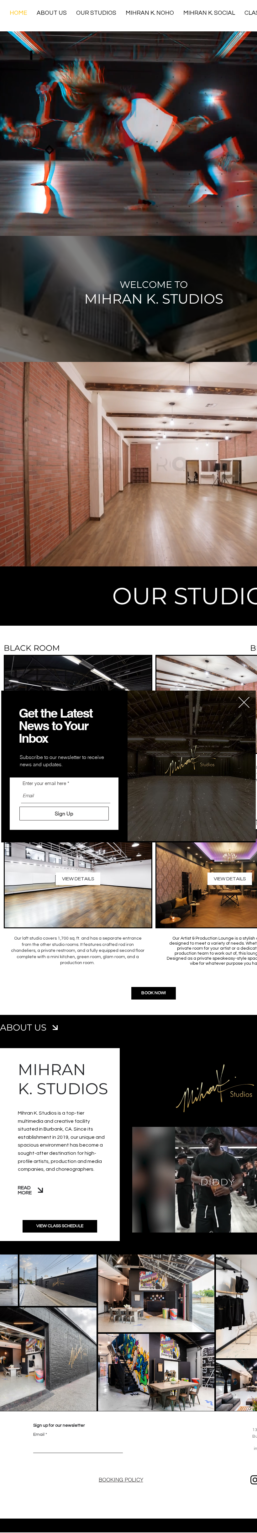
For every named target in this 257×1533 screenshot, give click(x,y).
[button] (244, 702)
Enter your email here (44, 783)
